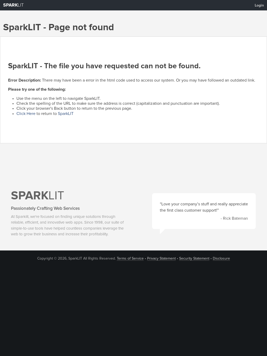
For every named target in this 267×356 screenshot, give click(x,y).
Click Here (25, 114)
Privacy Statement (161, 258)
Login (259, 5)
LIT (13, 5)
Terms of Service (130, 258)
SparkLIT (66, 114)
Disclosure (221, 258)
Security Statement (194, 258)
